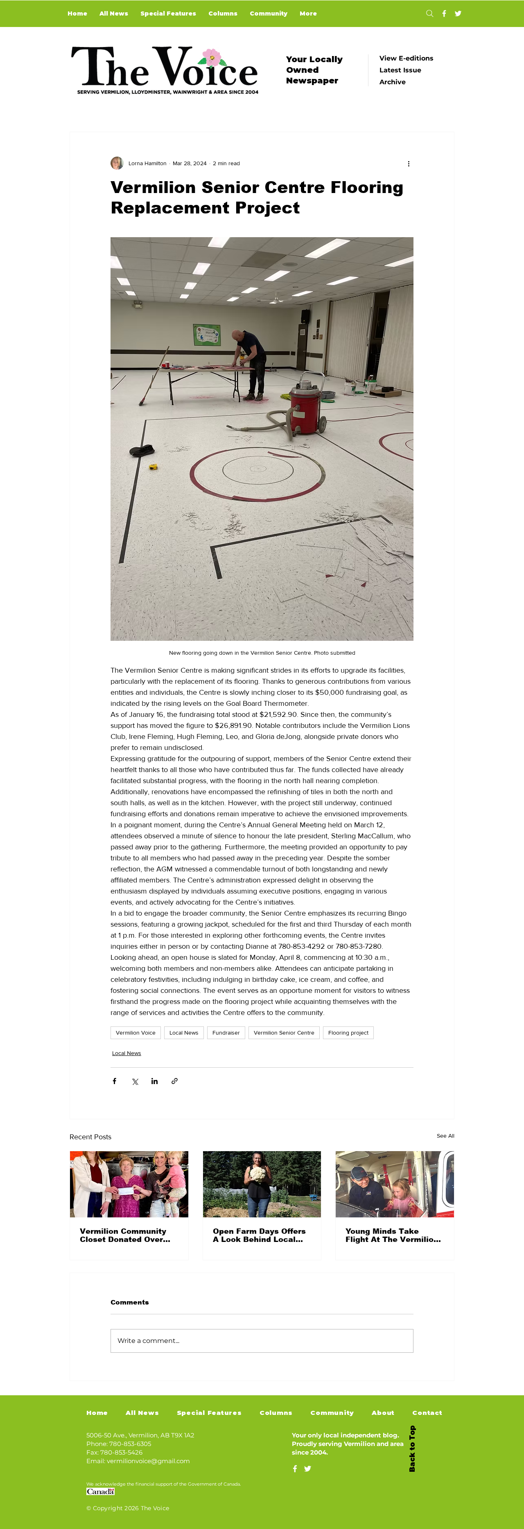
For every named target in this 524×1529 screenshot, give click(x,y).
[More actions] (408, 163)
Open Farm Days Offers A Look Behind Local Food (259, 1235)
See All (445, 1135)
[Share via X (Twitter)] (134, 1081)
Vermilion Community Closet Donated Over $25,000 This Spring (123, 1235)
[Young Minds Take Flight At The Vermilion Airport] (395, 1184)
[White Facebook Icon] (295, 1468)
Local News (184, 1032)
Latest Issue (400, 70)
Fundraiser (226, 1032)
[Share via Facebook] (114, 1081)
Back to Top (412, 1449)
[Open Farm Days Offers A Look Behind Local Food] (262, 1184)
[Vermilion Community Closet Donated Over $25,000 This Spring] (129, 1184)
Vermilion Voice (136, 1032)
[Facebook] (444, 13)
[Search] (429, 13)
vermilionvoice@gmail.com (148, 1461)
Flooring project (348, 1032)
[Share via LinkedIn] (154, 1081)
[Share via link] (174, 1081)
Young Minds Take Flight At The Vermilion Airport (392, 1235)
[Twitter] (458, 13)
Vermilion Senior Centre (284, 1032)
